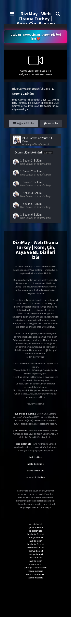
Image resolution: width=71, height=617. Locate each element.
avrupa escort (35, 564)
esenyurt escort (36, 537)
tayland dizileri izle (35, 477)
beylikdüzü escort (35, 534)
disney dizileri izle (35, 470)
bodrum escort (36, 570)
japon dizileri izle (23, 443)
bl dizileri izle (35, 457)
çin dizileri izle (19, 430)
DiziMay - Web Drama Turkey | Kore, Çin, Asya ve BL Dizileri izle (35, 20)
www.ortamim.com (36, 574)
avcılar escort (35, 540)
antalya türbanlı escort (36, 567)
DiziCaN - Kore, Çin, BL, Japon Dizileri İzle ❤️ (35, 37)
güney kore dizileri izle (25, 413)
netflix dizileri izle (35, 463)
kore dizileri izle (36, 524)
